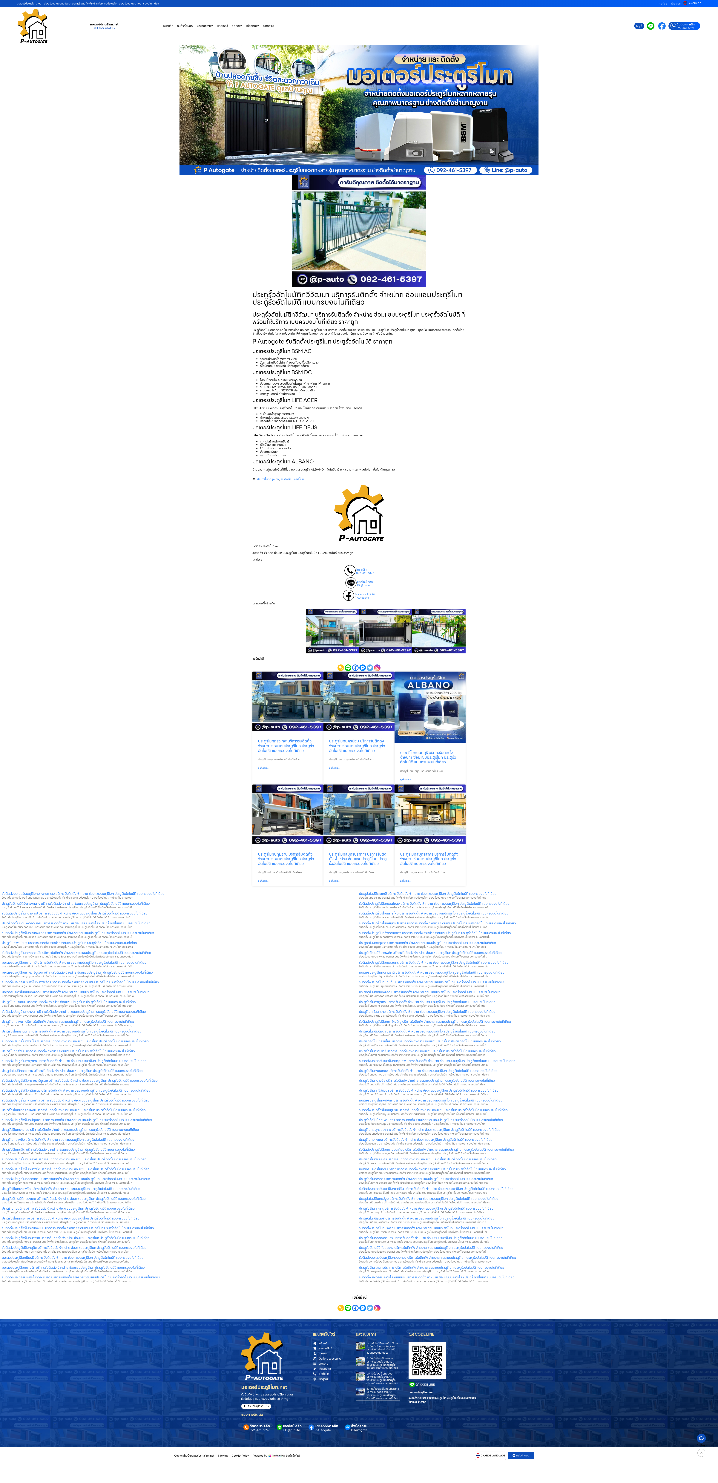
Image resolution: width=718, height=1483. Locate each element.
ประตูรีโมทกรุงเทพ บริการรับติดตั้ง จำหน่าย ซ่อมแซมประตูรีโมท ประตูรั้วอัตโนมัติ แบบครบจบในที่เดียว (286, 745)
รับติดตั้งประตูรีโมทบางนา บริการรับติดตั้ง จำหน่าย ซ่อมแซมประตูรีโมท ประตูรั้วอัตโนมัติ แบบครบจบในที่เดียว (74, 1011)
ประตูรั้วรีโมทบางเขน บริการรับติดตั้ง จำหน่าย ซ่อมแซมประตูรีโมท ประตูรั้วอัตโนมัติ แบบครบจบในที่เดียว (70, 1129)
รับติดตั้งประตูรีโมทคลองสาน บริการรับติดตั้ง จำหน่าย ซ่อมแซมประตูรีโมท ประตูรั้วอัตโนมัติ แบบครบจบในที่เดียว (76, 1179)
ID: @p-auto (364, 585)
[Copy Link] (340, 667)
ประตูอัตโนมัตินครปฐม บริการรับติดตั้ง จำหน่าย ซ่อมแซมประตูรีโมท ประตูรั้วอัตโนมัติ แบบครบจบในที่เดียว (428, 1198)
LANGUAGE (694, 3)
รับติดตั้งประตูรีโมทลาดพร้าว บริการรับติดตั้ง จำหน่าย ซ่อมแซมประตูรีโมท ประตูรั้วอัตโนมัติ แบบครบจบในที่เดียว (76, 1100)
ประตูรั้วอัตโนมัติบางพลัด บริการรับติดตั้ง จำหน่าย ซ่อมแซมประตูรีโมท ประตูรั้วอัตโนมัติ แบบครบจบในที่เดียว (430, 952)
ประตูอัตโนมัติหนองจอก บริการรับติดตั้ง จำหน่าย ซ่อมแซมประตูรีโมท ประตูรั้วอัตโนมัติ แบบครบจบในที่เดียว (429, 992)
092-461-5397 (685, 28)
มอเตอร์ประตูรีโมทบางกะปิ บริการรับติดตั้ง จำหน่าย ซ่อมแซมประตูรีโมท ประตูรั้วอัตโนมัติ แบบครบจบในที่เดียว (74, 962)
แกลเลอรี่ (222, 26)
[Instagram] (377, 667)
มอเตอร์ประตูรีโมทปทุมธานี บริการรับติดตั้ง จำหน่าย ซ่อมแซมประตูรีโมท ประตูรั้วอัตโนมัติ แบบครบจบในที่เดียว (431, 972)
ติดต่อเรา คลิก (685, 24)
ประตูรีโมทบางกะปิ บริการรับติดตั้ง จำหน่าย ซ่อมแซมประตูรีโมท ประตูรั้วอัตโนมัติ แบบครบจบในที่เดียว (69, 1002)
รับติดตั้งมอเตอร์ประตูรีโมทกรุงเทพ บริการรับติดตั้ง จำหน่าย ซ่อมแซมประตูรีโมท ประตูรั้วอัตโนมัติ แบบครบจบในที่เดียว (437, 1061)
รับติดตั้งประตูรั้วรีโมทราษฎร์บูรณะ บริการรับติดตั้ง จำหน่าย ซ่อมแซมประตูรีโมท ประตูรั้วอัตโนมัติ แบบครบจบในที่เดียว (80, 1080)
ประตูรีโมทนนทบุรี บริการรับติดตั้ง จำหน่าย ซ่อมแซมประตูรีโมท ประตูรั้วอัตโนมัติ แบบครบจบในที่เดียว (428, 757)
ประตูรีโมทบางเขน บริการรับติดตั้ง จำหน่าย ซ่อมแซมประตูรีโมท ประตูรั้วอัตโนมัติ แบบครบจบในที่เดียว (426, 1139)
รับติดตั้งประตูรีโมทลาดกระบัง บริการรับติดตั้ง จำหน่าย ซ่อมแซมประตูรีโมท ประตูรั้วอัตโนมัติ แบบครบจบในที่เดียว (76, 952)
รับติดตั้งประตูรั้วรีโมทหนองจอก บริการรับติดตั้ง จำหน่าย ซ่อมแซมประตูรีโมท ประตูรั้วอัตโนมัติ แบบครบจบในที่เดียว (78, 933)
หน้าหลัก (168, 26)
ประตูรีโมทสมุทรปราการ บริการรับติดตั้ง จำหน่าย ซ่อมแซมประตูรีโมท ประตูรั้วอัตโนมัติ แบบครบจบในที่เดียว (358, 859)
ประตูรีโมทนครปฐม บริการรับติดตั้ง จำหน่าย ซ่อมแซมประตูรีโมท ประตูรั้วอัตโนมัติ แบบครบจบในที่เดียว (357, 745)
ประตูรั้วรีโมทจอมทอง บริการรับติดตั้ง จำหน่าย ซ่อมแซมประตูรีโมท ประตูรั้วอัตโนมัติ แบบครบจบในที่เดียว (428, 1070)
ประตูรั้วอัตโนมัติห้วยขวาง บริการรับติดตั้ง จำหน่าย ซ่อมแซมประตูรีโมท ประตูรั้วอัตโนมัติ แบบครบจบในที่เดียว (431, 1247)
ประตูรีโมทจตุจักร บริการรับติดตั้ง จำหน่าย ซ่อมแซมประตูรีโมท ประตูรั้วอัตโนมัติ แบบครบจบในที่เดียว (68, 1208)
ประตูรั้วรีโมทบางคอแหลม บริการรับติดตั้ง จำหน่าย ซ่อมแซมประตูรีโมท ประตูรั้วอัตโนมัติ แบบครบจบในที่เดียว (74, 1110)
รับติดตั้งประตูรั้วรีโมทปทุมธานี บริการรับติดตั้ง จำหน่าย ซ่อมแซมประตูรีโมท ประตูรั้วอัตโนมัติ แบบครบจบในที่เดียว (77, 1120)
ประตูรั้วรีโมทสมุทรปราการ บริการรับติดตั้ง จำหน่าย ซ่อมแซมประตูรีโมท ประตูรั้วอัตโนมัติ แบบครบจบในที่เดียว (431, 1267)
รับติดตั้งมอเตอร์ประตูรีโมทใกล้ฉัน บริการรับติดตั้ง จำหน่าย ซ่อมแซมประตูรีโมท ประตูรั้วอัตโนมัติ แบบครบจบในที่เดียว (436, 1188)
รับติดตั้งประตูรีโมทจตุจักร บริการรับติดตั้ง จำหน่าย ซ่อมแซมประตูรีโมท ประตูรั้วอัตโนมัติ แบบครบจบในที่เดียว (74, 1061)
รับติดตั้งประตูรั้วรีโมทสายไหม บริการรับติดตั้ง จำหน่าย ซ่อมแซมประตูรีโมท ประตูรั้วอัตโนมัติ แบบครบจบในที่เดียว (433, 913)
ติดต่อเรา (663, 4)
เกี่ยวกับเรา (253, 26)
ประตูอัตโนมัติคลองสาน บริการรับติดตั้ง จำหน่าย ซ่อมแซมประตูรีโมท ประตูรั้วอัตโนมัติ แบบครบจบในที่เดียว (72, 1070)
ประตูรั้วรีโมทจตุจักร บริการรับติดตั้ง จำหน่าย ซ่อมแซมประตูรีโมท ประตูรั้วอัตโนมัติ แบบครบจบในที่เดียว (427, 1002)
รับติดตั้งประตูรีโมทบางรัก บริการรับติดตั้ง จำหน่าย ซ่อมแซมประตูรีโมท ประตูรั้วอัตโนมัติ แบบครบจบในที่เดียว (431, 1228)
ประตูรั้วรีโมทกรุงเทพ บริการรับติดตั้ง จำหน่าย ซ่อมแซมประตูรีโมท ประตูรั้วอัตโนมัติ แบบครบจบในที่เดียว (70, 1218)
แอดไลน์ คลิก (365, 582)
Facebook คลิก (365, 594)
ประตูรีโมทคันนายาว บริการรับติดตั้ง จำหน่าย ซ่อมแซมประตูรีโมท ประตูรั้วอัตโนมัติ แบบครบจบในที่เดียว (427, 1011)
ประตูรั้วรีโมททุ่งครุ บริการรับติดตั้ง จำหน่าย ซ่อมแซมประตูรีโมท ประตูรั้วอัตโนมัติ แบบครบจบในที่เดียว (426, 1208)
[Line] (348, 667)
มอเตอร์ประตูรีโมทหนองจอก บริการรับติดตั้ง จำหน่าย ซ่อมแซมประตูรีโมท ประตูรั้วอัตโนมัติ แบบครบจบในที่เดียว (75, 992)
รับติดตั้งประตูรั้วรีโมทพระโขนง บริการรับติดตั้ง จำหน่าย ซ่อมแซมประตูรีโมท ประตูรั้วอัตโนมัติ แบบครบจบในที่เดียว (434, 903)
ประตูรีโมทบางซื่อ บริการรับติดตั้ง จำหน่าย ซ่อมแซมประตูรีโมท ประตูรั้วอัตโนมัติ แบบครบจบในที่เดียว (68, 1139)
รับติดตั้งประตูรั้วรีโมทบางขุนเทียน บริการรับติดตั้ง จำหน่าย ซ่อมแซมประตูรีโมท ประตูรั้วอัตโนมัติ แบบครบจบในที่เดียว (436, 1149)
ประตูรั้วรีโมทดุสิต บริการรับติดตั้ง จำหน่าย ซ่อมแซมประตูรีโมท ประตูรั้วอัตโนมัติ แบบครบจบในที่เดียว (68, 1149)
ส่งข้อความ (359, 1426)
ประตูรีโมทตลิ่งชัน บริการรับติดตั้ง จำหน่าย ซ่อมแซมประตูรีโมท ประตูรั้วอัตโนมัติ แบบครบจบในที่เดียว (68, 1051)
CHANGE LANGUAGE (493, 1456)
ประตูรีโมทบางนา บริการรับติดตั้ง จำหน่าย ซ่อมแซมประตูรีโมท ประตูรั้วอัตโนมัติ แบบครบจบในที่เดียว (68, 1021)
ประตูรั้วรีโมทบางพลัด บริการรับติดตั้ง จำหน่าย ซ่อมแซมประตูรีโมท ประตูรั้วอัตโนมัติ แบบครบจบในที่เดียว (71, 1188)
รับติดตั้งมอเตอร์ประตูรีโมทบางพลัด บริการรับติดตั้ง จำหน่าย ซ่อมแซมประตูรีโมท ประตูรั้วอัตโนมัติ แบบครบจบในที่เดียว (80, 982)
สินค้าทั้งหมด (185, 26)
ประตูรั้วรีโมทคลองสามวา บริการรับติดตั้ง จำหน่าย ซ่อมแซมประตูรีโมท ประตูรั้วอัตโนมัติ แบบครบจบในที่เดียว (430, 1238)
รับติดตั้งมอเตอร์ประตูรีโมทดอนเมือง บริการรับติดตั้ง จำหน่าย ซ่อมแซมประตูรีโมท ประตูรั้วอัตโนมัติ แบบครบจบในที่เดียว (81, 1277)
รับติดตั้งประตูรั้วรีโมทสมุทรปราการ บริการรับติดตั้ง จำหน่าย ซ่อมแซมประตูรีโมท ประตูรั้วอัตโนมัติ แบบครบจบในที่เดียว (437, 923)
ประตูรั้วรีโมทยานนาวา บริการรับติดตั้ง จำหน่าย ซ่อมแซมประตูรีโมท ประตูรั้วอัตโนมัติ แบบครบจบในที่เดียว (71, 1031)
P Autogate (362, 598)
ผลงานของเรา (205, 26)
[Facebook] (355, 667)
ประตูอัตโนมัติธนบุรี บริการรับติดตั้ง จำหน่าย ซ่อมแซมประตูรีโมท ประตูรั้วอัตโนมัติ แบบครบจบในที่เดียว (426, 1218)
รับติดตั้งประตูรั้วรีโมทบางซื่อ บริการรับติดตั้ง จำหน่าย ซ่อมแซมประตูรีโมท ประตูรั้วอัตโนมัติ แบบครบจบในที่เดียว (76, 1169)
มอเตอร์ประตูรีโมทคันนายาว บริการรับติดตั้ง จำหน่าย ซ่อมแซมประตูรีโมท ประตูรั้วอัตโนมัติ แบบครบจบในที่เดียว (432, 1169)
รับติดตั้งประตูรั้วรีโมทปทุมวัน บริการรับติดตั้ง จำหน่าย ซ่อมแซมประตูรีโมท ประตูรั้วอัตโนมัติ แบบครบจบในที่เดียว (433, 1110)
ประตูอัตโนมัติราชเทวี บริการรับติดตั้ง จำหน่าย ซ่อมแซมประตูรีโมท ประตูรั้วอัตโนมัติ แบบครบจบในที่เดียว (427, 893)
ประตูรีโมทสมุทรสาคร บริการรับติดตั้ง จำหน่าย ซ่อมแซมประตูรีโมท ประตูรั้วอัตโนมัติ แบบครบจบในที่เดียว (429, 859)
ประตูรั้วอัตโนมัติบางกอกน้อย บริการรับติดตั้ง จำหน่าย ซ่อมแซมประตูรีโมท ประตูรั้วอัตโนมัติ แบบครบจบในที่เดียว (76, 923)
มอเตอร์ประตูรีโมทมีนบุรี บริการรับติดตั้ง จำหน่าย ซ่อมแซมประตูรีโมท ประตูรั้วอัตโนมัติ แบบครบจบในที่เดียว (72, 1257)
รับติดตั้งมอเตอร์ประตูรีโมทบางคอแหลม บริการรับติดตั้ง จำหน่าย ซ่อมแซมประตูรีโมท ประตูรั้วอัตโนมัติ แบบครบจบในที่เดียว (83, 893)
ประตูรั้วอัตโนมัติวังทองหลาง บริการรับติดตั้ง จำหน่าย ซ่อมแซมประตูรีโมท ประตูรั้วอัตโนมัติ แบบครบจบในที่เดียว (76, 903)
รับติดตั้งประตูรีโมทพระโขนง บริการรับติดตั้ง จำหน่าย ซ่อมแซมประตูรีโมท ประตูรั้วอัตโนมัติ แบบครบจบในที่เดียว (75, 1041)
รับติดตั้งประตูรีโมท (292, 479)
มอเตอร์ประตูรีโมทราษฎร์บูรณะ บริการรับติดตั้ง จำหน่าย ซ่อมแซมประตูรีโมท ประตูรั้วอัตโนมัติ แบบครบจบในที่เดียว (77, 972)
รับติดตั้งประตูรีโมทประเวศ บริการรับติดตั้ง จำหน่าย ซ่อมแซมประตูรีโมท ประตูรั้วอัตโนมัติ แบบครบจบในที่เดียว (74, 1159)
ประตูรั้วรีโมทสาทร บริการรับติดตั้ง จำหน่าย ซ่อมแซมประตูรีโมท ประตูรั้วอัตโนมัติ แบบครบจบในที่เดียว (426, 1179)
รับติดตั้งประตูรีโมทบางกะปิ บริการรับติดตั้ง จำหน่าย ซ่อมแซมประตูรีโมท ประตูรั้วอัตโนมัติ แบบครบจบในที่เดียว (75, 913)
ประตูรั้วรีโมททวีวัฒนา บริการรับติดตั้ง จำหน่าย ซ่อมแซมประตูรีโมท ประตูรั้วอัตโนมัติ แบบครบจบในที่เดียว (428, 1090)
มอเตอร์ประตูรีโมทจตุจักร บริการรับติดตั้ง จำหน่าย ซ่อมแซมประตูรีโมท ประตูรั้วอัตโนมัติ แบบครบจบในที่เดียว (430, 1100)
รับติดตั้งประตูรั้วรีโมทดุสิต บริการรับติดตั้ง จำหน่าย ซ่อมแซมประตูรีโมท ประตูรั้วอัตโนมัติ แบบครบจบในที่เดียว (74, 1247)
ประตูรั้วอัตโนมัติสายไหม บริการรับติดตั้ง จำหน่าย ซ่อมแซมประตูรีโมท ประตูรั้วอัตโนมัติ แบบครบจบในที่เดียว (430, 1041)
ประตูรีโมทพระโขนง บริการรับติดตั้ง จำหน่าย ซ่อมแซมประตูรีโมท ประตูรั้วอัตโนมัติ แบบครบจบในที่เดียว (69, 943)
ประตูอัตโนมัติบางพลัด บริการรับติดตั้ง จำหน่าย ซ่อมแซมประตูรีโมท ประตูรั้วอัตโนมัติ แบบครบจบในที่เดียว (382, 1348)
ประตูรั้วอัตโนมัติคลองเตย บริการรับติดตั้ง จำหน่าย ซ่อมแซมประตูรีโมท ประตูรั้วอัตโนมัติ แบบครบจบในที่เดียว (74, 1198)
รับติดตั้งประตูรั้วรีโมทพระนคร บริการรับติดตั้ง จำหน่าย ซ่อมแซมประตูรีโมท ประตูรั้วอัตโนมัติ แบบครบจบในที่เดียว (433, 962)
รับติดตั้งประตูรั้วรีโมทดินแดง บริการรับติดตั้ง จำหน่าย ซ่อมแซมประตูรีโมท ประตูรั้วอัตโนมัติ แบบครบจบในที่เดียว (76, 1090)
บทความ (268, 26)
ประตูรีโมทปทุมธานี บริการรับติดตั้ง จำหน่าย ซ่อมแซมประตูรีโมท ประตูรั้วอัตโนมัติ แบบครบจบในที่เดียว (286, 859)
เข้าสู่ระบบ (676, 4)
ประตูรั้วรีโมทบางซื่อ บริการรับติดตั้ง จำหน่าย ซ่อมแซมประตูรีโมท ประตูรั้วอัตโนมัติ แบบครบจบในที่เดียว (427, 1080)
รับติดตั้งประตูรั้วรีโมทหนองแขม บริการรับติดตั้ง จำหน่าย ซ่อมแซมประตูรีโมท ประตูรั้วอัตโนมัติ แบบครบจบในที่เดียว (78, 1228)
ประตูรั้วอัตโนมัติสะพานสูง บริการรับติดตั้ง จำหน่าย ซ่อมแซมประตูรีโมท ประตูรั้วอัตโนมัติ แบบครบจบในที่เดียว (431, 1120)
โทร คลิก (361, 569)
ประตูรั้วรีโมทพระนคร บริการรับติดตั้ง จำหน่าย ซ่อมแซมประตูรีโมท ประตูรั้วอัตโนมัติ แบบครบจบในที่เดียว (428, 1159)
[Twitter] (370, 667)
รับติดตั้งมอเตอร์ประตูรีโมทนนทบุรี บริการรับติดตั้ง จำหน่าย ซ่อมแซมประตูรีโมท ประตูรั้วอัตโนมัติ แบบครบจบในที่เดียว (436, 1277)
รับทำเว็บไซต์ (293, 1456)
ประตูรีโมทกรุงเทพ (268, 479)
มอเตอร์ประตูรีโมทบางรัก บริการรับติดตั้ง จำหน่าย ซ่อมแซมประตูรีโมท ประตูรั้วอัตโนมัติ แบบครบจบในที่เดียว (73, 1267)
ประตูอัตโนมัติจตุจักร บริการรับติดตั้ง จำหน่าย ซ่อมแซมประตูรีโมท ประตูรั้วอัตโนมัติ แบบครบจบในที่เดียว (427, 943)
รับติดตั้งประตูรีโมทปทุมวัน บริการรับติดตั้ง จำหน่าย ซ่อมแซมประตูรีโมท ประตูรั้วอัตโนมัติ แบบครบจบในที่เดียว (431, 982)
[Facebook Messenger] (362, 667)
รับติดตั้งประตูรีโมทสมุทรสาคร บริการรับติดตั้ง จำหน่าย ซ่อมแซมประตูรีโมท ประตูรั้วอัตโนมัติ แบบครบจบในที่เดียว (382, 1393)
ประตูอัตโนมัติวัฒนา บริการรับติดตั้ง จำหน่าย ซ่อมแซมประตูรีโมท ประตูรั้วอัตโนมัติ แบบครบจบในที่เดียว (427, 1031)
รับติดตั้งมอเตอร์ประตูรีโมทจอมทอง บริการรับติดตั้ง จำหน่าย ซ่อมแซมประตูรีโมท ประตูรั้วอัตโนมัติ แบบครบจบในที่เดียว (437, 1257)
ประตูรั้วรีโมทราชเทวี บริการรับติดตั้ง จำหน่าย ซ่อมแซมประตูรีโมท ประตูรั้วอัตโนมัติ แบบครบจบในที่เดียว (427, 1051)
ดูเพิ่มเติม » (263, 768)
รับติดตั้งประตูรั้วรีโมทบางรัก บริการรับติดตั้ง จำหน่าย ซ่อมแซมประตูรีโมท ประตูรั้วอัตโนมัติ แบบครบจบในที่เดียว (76, 1238)
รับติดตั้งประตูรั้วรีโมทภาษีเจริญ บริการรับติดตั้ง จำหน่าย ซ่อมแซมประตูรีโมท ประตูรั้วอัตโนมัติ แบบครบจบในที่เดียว (435, 1021)
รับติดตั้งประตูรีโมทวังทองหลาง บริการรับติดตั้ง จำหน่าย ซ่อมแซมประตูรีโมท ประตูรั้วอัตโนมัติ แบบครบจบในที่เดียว (435, 933)
